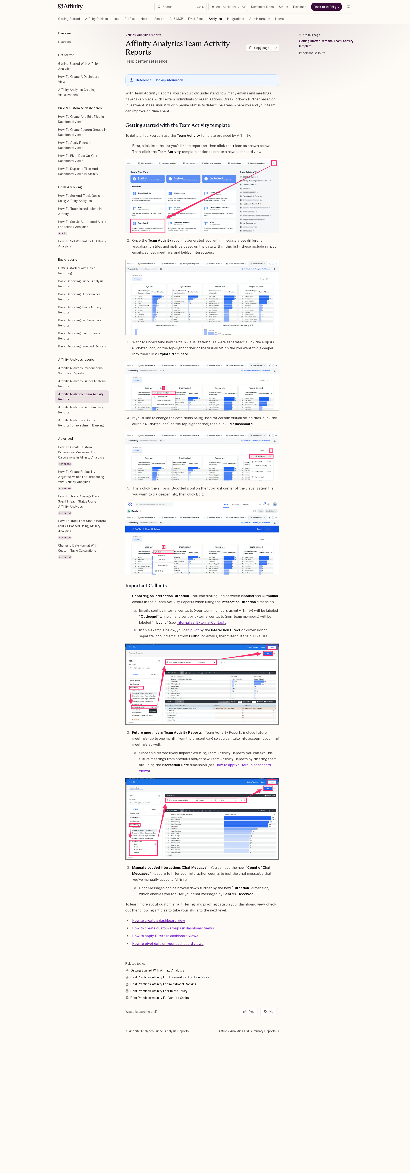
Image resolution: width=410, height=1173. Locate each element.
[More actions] (275, 47)
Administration (259, 19)
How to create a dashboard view (158, 920)
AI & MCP (176, 19)
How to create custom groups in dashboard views (173, 928)
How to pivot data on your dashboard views (168, 943)
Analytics (215, 19)
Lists (116, 19)
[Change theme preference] (348, 6)
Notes (145, 19)
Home (279, 19)
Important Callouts (312, 53)
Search (159, 19)
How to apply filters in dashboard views (165, 936)
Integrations (235, 19)
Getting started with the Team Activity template (326, 43)
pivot (194, 630)
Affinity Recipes (96, 19)
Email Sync (196, 19)
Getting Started (69, 19)
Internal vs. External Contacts (201, 622)
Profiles (130, 19)
